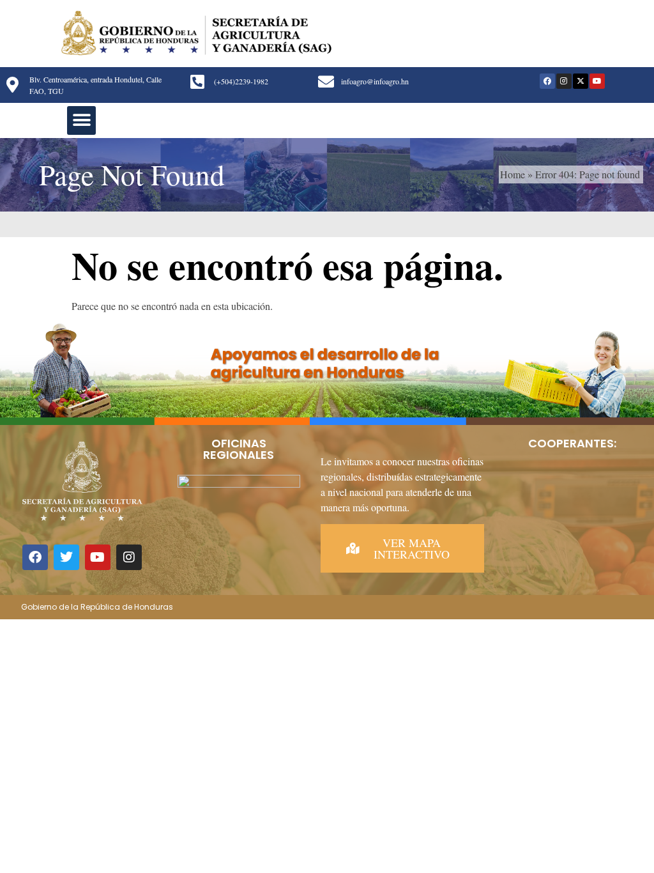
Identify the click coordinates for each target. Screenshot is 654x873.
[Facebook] (547, 81)
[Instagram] (564, 81)
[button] (81, 120)
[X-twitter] (580, 81)
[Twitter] (66, 557)
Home (512, 174)
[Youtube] (597, 81)
